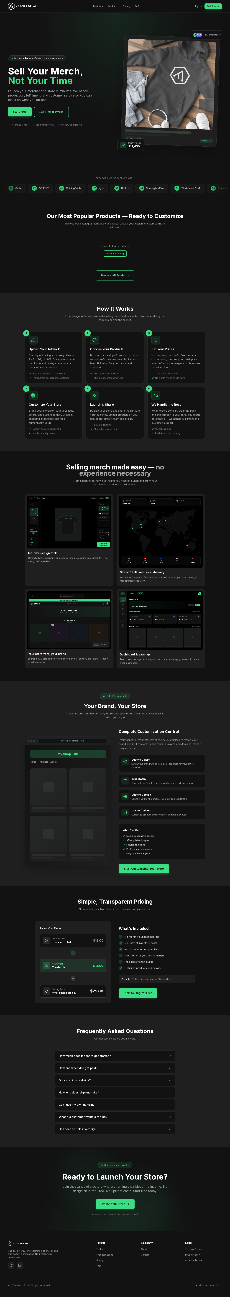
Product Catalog (105, 1254)
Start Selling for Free (138, 993)
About (144, 1249)
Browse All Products (115, 275)
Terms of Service (194, 1249)
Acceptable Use (193, 1260)
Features (98, 6)
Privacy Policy (192, 1254)
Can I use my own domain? (76, 1104)
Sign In (198, 6)
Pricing (126, 6)
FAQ (137, 6)
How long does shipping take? (79, 1092)
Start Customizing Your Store (144, 868)
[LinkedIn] (20, 1265)
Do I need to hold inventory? (77, 1129)
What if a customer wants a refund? (83, 1117)
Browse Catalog (115, 253)
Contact (145, 1254)
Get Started (213, 6)
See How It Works (51, 112)
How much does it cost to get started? (85, 1055)
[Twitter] (11, 1265)
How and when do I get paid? (78, 1068)
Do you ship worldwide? (75, 1080)
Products (113, 6)
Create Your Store (113, 1204)
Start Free (20, 111)
